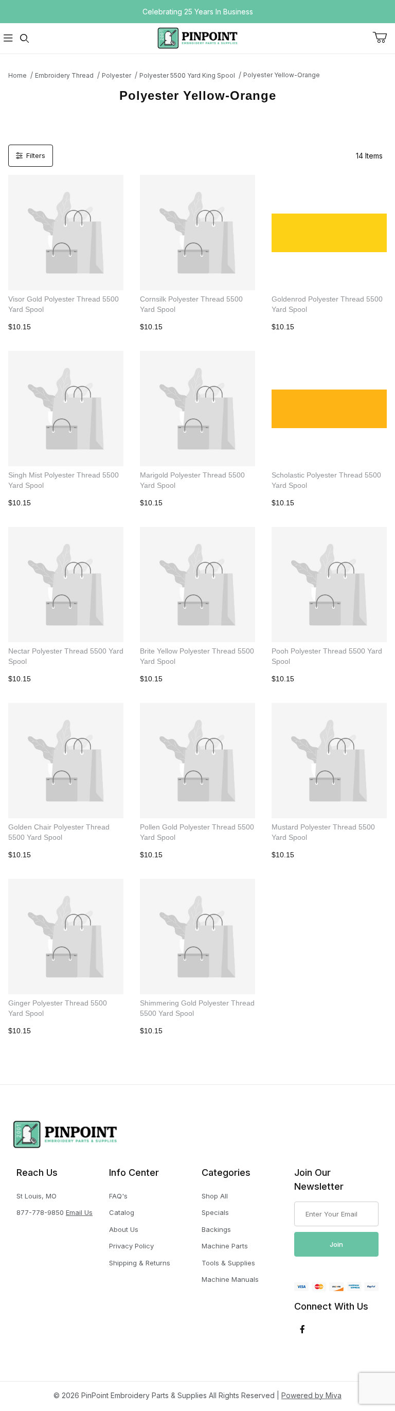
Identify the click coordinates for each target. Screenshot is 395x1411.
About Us (123, 1229)
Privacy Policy (131, 1246)
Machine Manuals (230, 1279)
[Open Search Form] (24, 38)
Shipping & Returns (139, 1263)
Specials (215, 1212)
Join (336, 1244)
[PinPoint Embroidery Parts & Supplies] (197, 37)
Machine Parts (225, 1246)
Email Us (79, 1212)
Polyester (116, 75)
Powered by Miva (311, 1395)
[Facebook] (302, 1329)
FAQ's (118, 1196)
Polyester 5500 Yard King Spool (187, 75)
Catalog (121, 1212)
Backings (216, 1229)
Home (17, 75)
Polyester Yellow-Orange (281, 75)
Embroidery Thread (64, 75)
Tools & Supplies (228, 1263)
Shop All (215, 1196)
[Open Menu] (8, 38)
